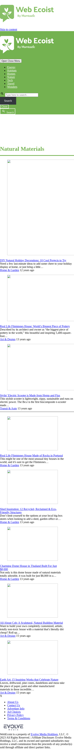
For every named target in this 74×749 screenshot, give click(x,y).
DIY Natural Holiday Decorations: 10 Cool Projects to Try (33, 260)
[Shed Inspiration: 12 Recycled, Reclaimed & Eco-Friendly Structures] (32, 502)
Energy (11, 67)
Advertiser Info (15, 708)
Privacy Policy (15, 715)
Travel (10, 83)
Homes (11, 73)
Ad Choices (14, 711)
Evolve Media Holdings (44, 734)
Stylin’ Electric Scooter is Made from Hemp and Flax (30, 395)
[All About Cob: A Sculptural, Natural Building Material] (32, 616)
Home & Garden (9, 270)
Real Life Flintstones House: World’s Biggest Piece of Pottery (35, 326)
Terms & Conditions (18, 718)
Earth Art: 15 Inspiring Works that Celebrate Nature (29, 679)
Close (4, 106)
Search (8, 100)
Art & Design (7, 339)
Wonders (12, 86)
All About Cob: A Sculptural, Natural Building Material (31, 622)
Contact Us (13, 705)
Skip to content (8, 29)
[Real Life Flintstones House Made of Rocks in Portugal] (32, 449)
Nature (11, 77)
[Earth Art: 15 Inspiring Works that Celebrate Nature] (32, 673)
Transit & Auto (8, 408)
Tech (10, 80)
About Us (12, 702)
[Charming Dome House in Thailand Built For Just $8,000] (32, 559)
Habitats (12, 70)
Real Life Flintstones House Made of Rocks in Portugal (31, 455)
